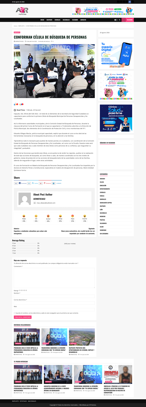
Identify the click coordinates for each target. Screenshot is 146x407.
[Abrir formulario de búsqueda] (119, 20)
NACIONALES (66, 20)
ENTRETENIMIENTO (105, 189)
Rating (16, 291)
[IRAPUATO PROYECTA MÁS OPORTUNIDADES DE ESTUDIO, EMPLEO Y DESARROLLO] (82, 337)
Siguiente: (78, 231)
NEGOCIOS (102, 216)
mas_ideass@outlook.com (46, 203)
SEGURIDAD (103, 230)
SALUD (101, 227)
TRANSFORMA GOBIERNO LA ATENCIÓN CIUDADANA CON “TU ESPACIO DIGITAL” (53, 349)
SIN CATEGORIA (104, 234)
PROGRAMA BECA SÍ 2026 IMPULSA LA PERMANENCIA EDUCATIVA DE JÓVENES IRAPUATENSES (26, 350)
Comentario (18, 266)
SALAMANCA (103, 223)
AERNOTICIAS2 (19, 41)
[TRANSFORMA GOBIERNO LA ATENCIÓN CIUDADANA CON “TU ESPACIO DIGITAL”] (54, 337)
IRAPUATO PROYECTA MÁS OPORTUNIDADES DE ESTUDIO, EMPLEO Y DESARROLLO (81, 350)
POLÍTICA (102, 220)
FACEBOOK (75, 20)
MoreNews (83, 405)
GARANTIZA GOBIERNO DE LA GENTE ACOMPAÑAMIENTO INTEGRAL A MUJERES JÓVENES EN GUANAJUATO (56, 388)
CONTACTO (83, 20)
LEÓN (101, 210)
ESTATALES (57, 20)
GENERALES (103, 199)
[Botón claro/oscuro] (116, 20)
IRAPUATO (49, 20)
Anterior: (30, 231)
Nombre (17, 293)
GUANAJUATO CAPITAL (106, 203)
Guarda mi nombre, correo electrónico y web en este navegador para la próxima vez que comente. (47, 313)
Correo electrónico (20, 300)
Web (15, 306)
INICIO (42, 20)
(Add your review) (69, 244)
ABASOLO (102, 179)
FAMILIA (102, 196)
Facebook (130, 20)
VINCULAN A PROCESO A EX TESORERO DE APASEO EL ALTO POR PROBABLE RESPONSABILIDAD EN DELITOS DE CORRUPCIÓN (117, 389)
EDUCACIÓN (103, 185)
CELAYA (102, 182)
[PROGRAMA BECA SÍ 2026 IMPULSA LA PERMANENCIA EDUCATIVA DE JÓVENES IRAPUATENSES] (27, 337)
